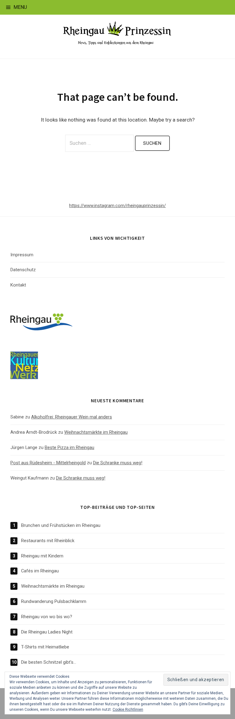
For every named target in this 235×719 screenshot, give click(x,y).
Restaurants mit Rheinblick (47, 540)
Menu (20, 7)
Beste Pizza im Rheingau (69, 447)
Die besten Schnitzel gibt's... (48, 662)
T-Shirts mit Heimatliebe (45, 647)
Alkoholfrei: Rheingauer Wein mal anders (71, 417)
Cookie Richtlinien (128, 709)
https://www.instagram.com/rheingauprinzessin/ (117, 205)
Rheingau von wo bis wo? (46, 616)
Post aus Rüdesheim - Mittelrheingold (48, 462)
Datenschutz (23, 269)
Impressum (21, 254)
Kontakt (18, 285)
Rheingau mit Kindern (42, 556)
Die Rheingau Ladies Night (47, 632)
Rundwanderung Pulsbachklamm (53, 601)
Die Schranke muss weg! (117, 462)
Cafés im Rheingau (40, 571)
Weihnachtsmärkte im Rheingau (96, 432)
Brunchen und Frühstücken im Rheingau (60, 525)
